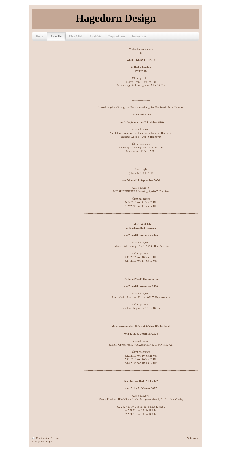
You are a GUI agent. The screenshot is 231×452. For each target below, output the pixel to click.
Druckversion (43, 438)
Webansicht (193, 438)
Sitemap (55, 438)
